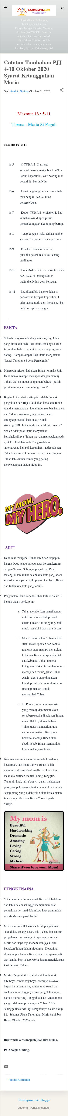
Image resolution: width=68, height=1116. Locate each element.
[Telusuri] (62, 9)
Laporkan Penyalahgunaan (34, 1107)
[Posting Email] (6, 1068)
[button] (62, 90)
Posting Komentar (19, 1080)
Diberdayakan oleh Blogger (34, 1100)
